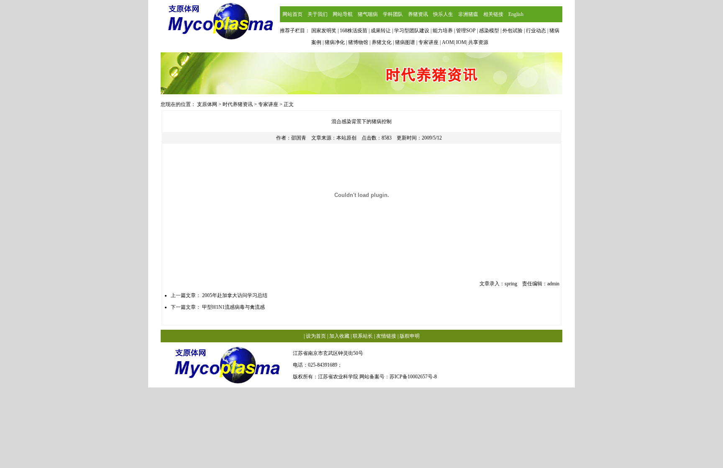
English (515, 14)
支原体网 (207, 104)
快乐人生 (443, 14)
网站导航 (343, 14)
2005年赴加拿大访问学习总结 (234, 295)
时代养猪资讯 (238, 104)
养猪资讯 (418, 14)
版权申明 (410, 336)
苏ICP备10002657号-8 (413, 377)
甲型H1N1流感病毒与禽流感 (233, 307)
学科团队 (393, 14)
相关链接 (493, 14)
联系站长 (363, 336)
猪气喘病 (368, 14)
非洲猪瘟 (468, 14)
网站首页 (292, 14)
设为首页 (316, 336)
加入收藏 (339, 336)
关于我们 (318, 14)
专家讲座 (268, 104)
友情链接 (386, 336)
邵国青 (298, 138)
